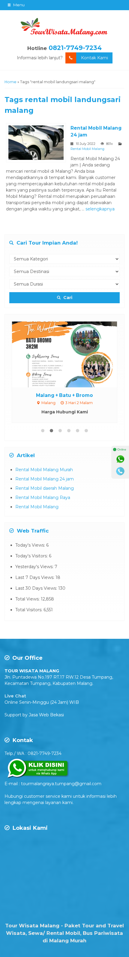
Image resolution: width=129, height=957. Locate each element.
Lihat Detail (70, 354)
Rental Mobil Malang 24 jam (44, 479)
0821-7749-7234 (75, 47)
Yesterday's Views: (35, 566)
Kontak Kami (94, 57)
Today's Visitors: (32, 556)
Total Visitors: (29, 609)
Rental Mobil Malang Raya (42, 497)
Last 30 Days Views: (36, 588)
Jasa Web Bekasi (46, 715)
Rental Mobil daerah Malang (44, 488)
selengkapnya (100, 209)
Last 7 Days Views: (35, 577)
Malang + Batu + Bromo (64, 395)
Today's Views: (30, 545)
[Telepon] (120, 471)
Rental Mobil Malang (87, 149)
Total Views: (28, 599)
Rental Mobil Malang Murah (44, 469)
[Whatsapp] (120, 459)
